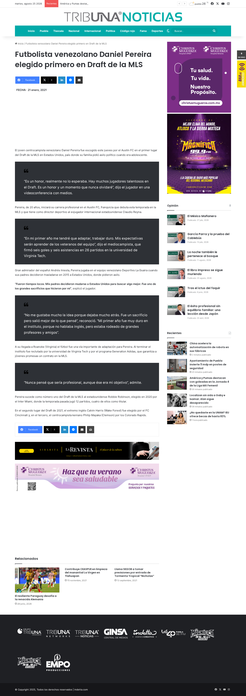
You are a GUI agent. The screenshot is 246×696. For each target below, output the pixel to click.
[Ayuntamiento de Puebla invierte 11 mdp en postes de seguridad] (177, 365)
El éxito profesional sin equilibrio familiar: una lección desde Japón (203, 310)
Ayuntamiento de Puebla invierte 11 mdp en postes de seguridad (208, 364)
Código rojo (127, 30)
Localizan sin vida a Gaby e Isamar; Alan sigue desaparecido (207, 399)
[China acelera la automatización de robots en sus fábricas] (177, 348)
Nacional (74, 30)
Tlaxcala (58, 30)
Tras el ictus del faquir (203, 288)
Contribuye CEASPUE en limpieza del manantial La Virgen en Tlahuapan (86, 572)
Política (110, 30)
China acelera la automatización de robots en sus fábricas (209, 347)
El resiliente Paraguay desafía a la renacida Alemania (36, 597)
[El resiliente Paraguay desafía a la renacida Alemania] (37, 580)
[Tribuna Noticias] (123, 17)
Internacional (92, 30)
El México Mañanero (201, 216)
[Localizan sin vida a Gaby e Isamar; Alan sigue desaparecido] (177, 400)
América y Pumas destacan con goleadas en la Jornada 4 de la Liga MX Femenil (104, 3)
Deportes (157, 30)
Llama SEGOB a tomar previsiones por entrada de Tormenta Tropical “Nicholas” (134, 572)
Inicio (31, 30)
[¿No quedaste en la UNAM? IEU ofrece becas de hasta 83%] (177, 417)
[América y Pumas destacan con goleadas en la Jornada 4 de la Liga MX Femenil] (177, 383)
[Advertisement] (87, 117)
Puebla (44, 30)
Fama (143, 30)
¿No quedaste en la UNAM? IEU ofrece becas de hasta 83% (209, 414)
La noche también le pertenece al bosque (202, 254)
